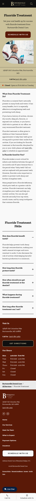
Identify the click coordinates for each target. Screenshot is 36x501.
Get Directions (18, 343)
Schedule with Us (18, 35)
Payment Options (9, 440)
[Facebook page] (3, 413)
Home (4, 420)
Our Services (7, 425)
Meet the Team (8, 430)
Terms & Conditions (17, 471)
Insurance (6, 446)
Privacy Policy (6, 471)
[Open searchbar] (31, 4)
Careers (26, 471)
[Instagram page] (7, 413)
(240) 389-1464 (21, 79)
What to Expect (8, 435)
